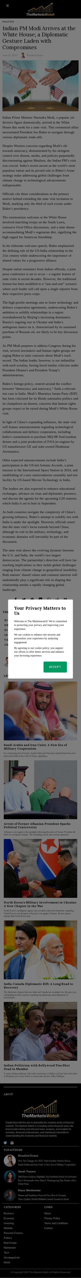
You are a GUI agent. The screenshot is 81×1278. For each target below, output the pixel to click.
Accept (55, 666)
